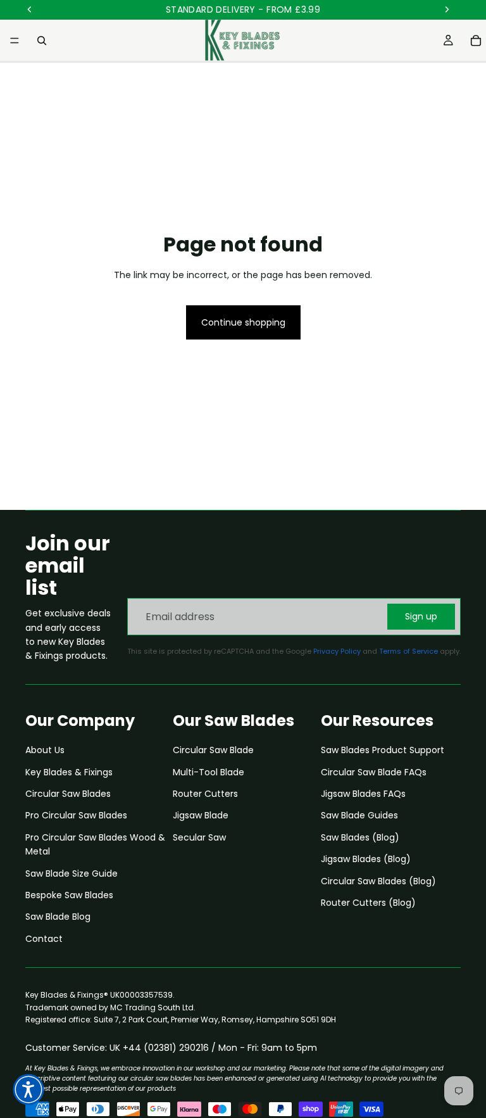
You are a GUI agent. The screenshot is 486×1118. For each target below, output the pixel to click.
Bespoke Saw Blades (69, 895)
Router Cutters (205, 793)
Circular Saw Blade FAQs (374, 772)
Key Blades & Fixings (69, 772)
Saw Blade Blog (57, 916)
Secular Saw (199, 837)
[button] (28, 1089)
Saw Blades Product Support (382, 750)
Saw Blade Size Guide (71, 873)
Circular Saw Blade (213, 750)
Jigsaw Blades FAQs (363, 793)
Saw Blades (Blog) (360, 837)
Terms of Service (408, 651)
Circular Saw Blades (68, 793)
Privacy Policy (337, 651)
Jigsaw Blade (200, 815)
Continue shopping (243, 322)
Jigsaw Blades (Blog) (366, 859)
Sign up (421, 616)
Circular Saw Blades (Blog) (378, 881)
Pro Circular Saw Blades (76, 815)
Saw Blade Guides (359, 815)
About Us (45, 750)
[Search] (42, 40)
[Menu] (14, 40)
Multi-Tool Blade (208, 772)
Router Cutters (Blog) (368, 902)
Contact (44, 938)
